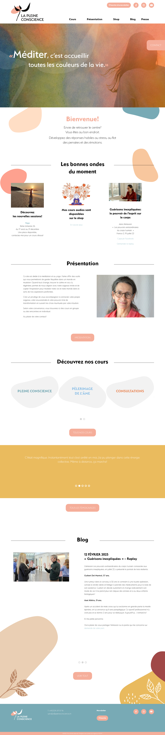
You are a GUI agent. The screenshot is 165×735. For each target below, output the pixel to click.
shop (132, 566)
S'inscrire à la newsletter (119, 5)
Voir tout (82, 676)
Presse (145, 19)
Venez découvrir (102, 578)
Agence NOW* (97, 733)
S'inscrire (102, 718)
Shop (116, 19)
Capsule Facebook (125, 238)
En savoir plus (76, 225)
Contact (155, 45)
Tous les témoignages (82, 508)
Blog (133, 19)
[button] (81, 419)
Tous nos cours (82, 432)
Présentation (94, 19)
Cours (72, 19)
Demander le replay (125, 244)
